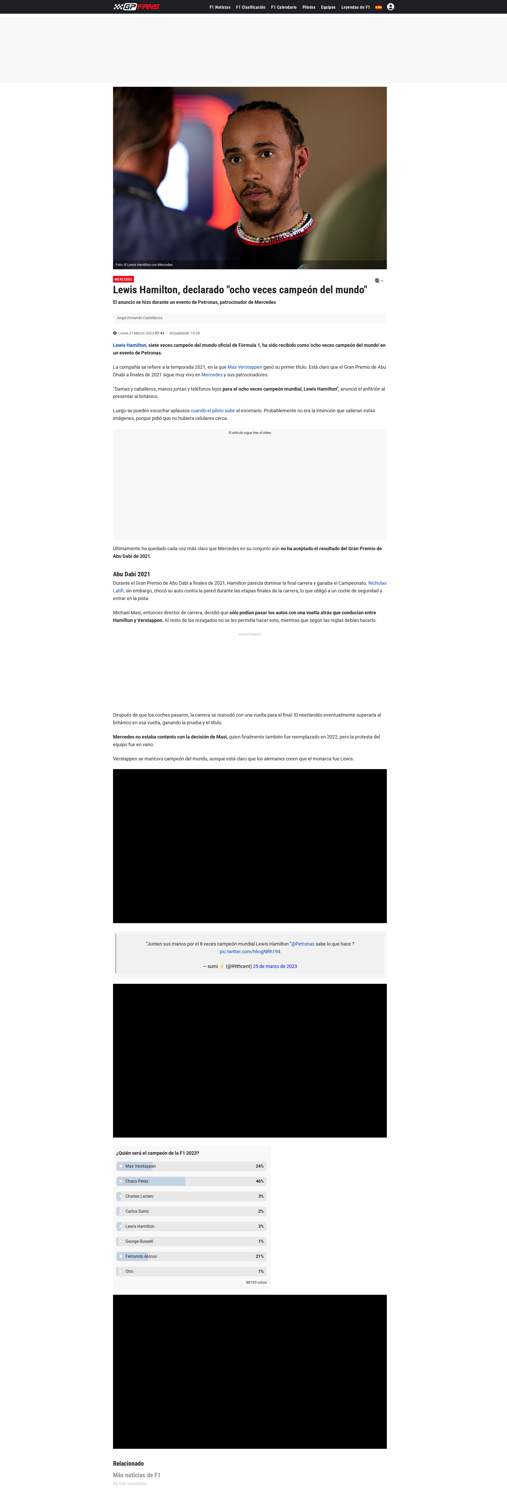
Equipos (328, 7)
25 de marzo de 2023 (275, 966)
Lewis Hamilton (129, 345)
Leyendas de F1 (355, 7)
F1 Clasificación (250, 7)
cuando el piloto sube (212, 410)
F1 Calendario (284, 7)
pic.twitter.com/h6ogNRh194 (250, 951)
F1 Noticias (220, 7)
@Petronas (302, 944)
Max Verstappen (245, 367)
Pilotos (309, 7)
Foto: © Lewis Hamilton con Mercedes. (144, 265)
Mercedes (123, 279)
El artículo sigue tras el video (250, 433)
